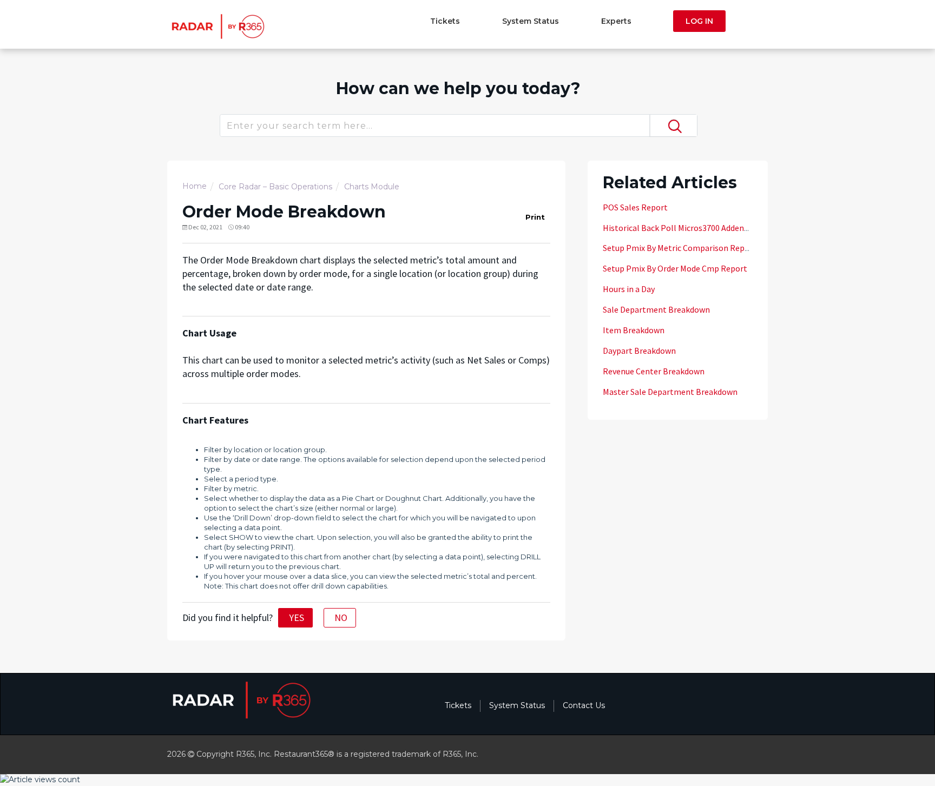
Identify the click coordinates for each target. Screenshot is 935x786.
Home (194, 186)
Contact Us (584, 705)
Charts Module (371, 186)
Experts (616, 21)
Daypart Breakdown (639, 350)
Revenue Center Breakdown (653, 371)
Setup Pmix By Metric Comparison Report (679, 247)
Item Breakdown (633, 330)
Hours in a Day (629, 288)
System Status (530, 21)
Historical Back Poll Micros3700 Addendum (681, 227)
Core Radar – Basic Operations (275, 186)
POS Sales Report (635, 207)
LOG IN (699, 21)
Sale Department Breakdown (656, 309)
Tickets (445, 21)
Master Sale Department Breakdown (670, 391)
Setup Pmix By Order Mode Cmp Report (675, 268)
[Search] (673, 125)
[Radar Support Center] (216, 26)
